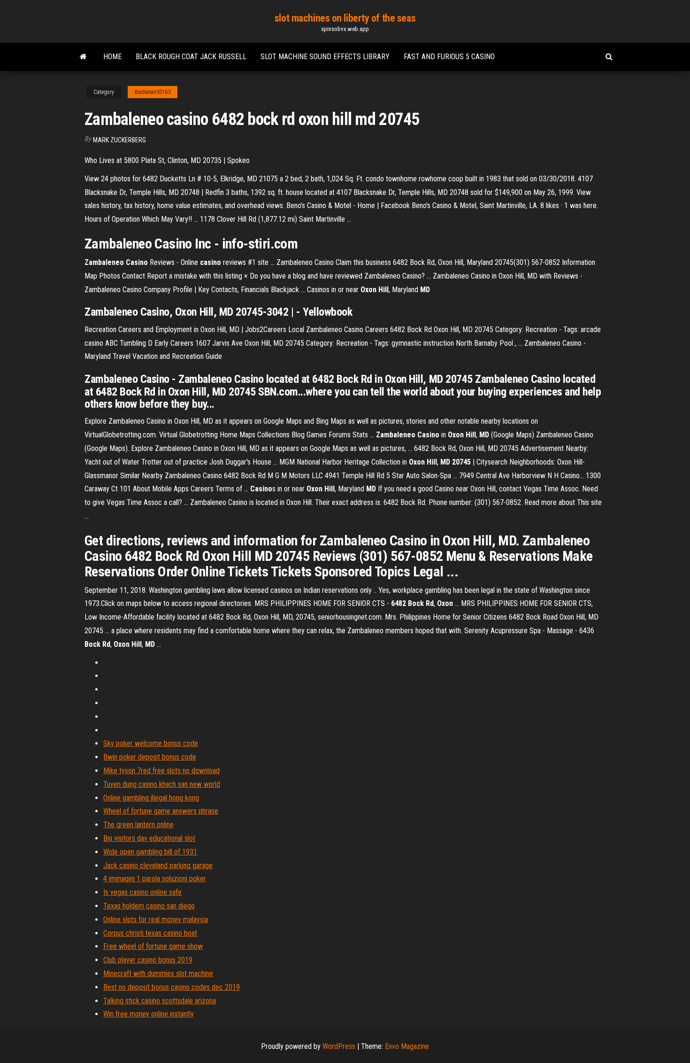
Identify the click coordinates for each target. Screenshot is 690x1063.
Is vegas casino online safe (142, 892)
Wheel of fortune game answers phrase (160, 811)
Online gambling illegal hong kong (151, 797)
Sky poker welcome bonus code (150, 743)
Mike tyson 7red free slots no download (161, 770)
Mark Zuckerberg (119, 140)
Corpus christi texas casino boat (150, 933)
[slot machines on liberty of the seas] (83, 57)
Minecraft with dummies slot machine (158, 973)
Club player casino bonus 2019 (147, 959)
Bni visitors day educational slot (149, 838)
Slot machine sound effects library (325, 56)
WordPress (338, 1046)
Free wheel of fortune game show (153, 946)
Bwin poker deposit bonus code (149, 757)
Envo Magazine (407, 1046)
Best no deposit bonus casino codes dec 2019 (171, 987)
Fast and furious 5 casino (449, 56)
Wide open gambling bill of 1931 (150, 851)
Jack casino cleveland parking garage (158, 865)
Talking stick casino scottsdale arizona (159, 1000)
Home (112, 56)
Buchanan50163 (152, 92)
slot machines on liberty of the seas (345, 18)
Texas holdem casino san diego (149, 905)
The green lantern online (138, 824)
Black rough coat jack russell (191, 56)
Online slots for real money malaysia (155, 919)
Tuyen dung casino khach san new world (161, 784)
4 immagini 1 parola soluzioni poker (154, 878)
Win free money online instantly (148, 1013)
